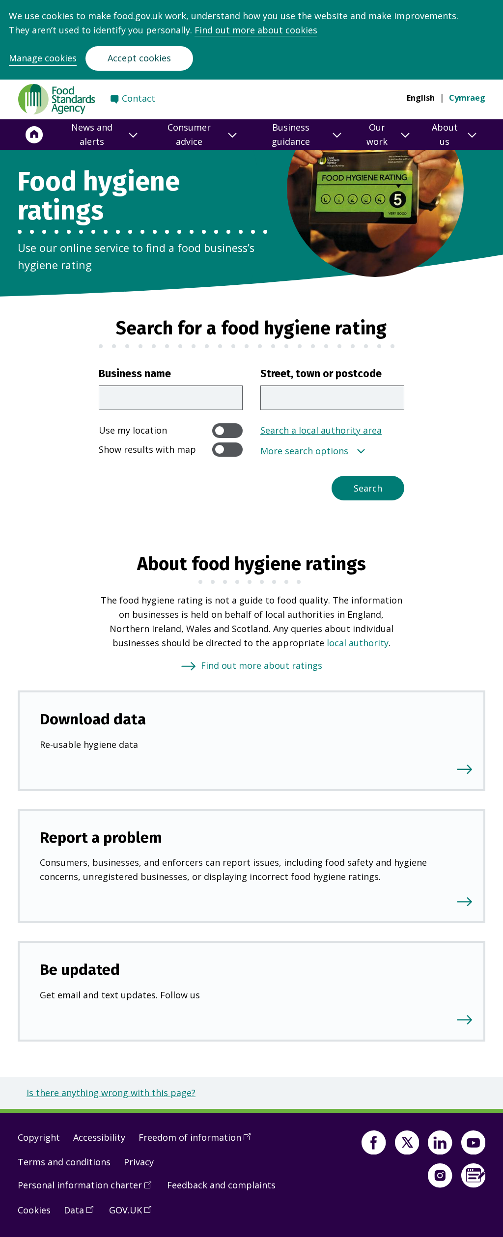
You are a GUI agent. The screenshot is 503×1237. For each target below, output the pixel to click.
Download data (93, 719)
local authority (358, 643)
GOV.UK (133, 1214)
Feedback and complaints (221, 1185)
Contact (138, 98)
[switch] (227, 430)
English (421, 97)
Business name (135, 373)
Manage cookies (43, 58)
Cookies (34, 1210)
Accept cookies (139, 58)
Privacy (139, 1162)
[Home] (34, 134)
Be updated (80, 970)
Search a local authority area (321, 430)
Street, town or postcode (321, 373)
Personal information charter (88, 1189)
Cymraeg (467, 97)
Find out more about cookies (256, 30)
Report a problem (101, 837)
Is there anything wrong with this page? (111, 1093)
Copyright (39, 1137)
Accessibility (99, 1137)
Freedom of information (198, 1141)
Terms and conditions (64, 1162)
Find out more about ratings (261, 665)
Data (82, 1214)
